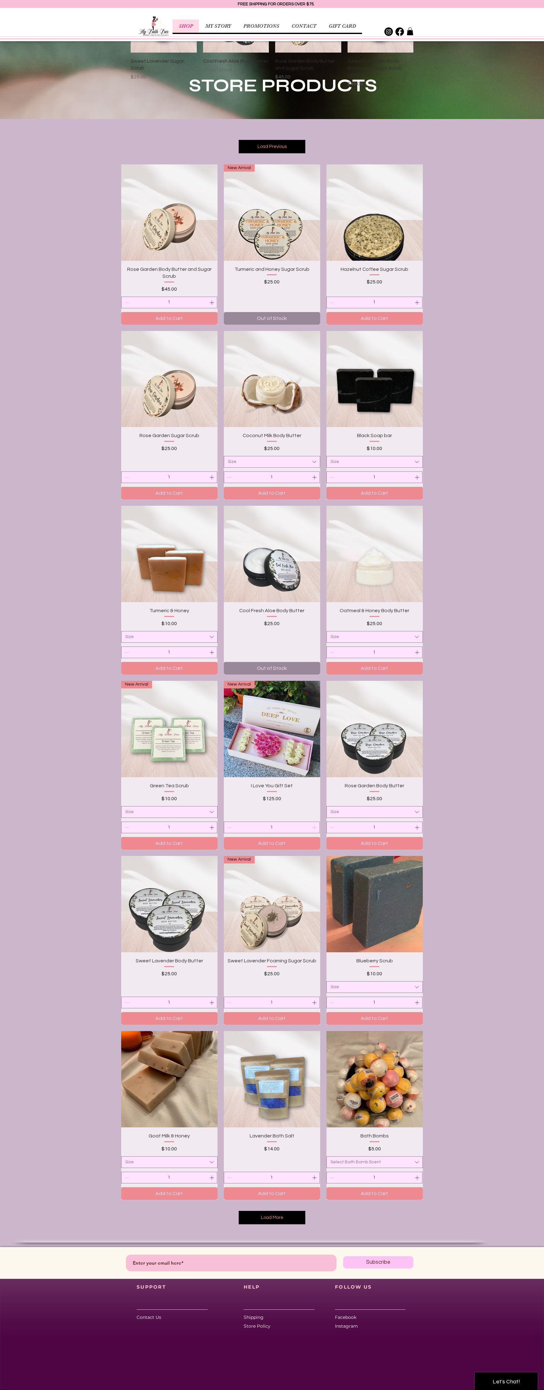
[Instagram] (388, 31)
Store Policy (257, 1326)
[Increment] (212, 302)
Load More (272, 1217)
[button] (410, 31)
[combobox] (272, 462)
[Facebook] (399, 31)
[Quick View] (169, 212)
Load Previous (272, 146)
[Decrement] (126, 302)
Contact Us (149, 1317)
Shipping (255, 1317)
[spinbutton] (169, 302)
